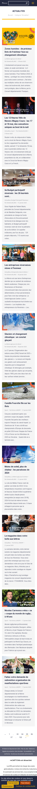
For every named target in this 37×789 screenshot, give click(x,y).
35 (27, 734)
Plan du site (24, 748)
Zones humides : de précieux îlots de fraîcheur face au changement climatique (18, 51)
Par (10, 61)
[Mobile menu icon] (33, 3)
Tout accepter (13, 783)
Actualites (8, 131)
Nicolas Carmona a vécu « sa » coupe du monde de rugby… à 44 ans (18, 613)
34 (22, 734)
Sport (12, 131)
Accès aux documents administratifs (22, 754)
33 (17, 734)
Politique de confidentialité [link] (25, 786)
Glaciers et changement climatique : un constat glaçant (16, 337)
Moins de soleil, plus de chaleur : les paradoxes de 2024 (17, 469)
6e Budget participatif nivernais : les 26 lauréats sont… (17, 193)
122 (20, 737)
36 (32, 734)
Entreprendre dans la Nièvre (19, 272)
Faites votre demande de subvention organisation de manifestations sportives (17, 680)
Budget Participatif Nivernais (19, 200)
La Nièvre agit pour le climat (13, 59)
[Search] (27, 3)
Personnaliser (8, 786)
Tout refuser (25, 783)
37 (11, 737)
